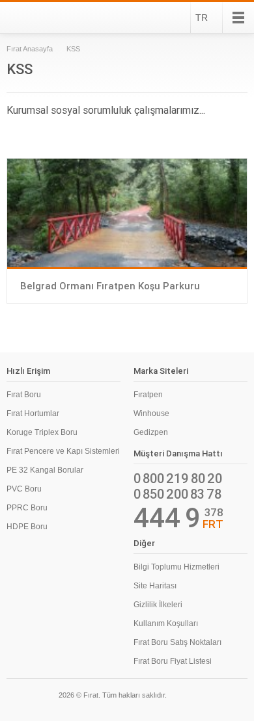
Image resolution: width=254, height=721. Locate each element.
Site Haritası (155, 585)
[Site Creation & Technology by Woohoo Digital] (229, 697)
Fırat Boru (24, 394)
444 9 (167, 518)
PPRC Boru (27, 507)
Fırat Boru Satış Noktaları (177, 642)
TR (201, 17)
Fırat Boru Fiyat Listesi (173, 661)
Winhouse (151, 413)
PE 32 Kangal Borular (45, 470)
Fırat (42, 17)
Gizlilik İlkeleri (158, 604)
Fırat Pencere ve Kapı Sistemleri (63, 451)
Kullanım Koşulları (166, 623)
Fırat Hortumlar (33, 413)
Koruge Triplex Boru (42, 432)
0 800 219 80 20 (178, 478)
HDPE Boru (27, 526)
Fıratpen (148, 394)
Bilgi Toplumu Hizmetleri (176, 566)
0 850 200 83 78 (177, 494)
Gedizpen (151, 432)
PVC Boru (24, 488)
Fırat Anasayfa (30, 49)
